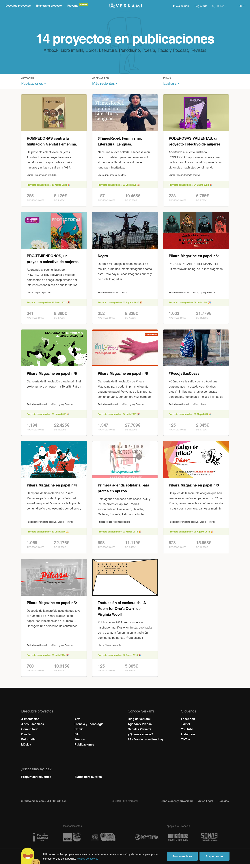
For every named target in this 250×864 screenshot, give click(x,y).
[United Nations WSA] (103, 837)
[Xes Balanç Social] (71, 837)
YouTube (187, 729)
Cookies (224, 801)
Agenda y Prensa (140, 724)
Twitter (185, 724)
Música (26, 744)
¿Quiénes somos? (140, 734)
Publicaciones (84, 744)
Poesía (148, 50)
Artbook (51, 50)
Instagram (188, 734)
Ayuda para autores (88, 777)
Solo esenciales (182, 856)
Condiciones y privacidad (177, 801)
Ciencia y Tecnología (88, 724)
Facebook (188, 719)
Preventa (72, 5)
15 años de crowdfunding (145, 739)
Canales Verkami (139, 729)
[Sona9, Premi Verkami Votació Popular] (210, 837)
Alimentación (30, 719)
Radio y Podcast (173, 50)
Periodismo (129, 50)
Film (77, 734)
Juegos (79, 739)
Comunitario (29, 729)
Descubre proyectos (18, 5)
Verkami (125, 6)
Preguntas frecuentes (36, 777)
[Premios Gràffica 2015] (40, 837)
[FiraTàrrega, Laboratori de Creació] (178, 837)
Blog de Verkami (139, 719)
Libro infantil (72, 50)
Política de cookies (87, 858)
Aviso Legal (205, 801)
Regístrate (201, 6)
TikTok (185, 739)
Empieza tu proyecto (49, 5)
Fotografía (28, 739)
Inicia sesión (181, 6)
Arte (77, 719)
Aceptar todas (214, 856)
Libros (91, 50)
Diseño (26, 734)
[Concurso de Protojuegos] (146, 837)
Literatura (108, 50)
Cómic (78, 729)
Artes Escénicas (32, 724)
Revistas (198, 50)
